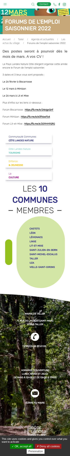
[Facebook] (59, 4)
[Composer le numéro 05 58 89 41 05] (55, 4)
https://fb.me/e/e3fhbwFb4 (35, 117)
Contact (44, 4)
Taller (21, 39)
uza (32, 262)
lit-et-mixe (36, 245)
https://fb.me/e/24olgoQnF (39, 110)
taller (34, 258)
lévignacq (36, 237)
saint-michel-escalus (43, 254)
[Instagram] (64, 4)
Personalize (35, 451)
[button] (5, 3)
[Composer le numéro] (35, 336)
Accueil (7, 39)
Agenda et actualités (42, 39)
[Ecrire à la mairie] (35, 393)
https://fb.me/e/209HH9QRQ (39, 124)
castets (35, 228)
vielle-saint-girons (42, 267)
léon (33, 233)
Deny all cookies (49, 446)
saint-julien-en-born (43, 250)
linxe (33, 241)
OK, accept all (22, 446)
